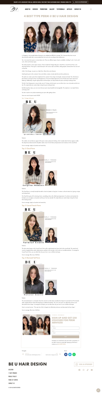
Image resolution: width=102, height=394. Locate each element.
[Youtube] (92, 370)
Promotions (43, 9)
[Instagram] (83, 370)
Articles (69, 9)
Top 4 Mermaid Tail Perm (31, 258)
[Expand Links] (98, 390)
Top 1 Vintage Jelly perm (28, 98)
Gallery (52, 9)
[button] (66, 354)
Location (10, 370)
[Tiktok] (87, 370)
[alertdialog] (51, 2)
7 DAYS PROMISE (12, 373)
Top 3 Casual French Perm (31, 205)
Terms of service (13, 380)
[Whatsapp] (91, 9)
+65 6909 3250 (62, 344)
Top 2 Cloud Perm (28, 149)
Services (35, 9)
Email (53, 331)
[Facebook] (79, 370)
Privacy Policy (12, 376)
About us (27, 9)
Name (53, 326)
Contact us (77, 9)
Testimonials (61, 9)
